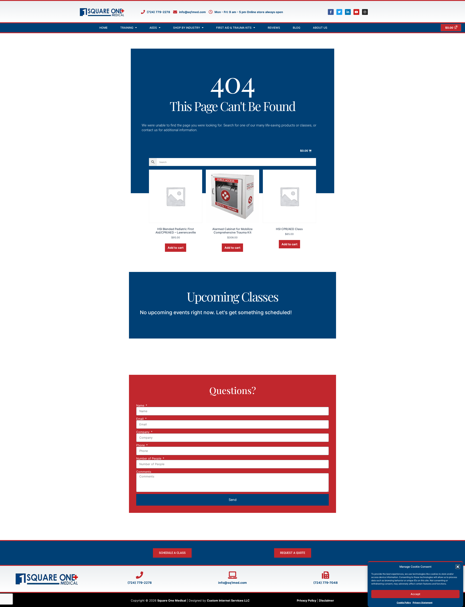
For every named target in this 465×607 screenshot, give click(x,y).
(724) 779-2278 (140, 583)
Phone (141, 445)
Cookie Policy (404, 602)
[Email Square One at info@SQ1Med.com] (232, 575)
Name (140, 405)
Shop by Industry (186, 27)
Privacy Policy (306, 600)
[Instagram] (365, 12)
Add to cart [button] (175, 247)
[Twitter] (339, 12)
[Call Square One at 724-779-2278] (139, 575)
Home (103, 27)
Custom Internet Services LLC (228, 600)
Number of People (149, 458)
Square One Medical (171, 600)
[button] (458, 567)
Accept (415, 594)
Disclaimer (326, 600)
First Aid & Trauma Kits (234, 27)
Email (140, 418)
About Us (320, 27)
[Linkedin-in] (348, 12)
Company (143, 431)
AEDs (153, 27)
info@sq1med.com (232, 583)
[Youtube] (356, 12)
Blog (296, 27)
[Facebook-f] (331, 12)
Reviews (274, 27)
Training (126, 27)
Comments (143, 471)
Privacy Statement (422, 602)
